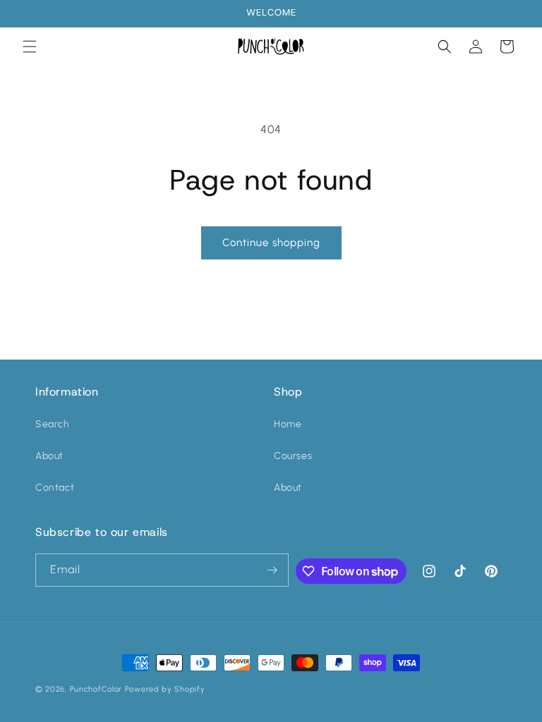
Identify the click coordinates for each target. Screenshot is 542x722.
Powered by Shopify (165, 689)
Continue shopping (271, 242)
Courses (293, 456)
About (49, 456)
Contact (54, 488)
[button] (29, 46)
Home (287, 424)
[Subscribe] (272, 570)
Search (52, 424)
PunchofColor (96, 689)
